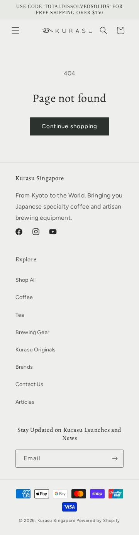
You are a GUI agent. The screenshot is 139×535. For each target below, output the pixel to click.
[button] (15, 30)
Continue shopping (69, 126)
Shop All (25, 280)
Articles (24, 402)
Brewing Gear (32, 332)
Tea (19, 315)
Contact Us (29, 384)
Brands (24, 367)
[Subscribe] (114, 459)
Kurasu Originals (35, 349)
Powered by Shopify (98, 520)
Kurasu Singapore (56, 520)
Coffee (24, 297)
